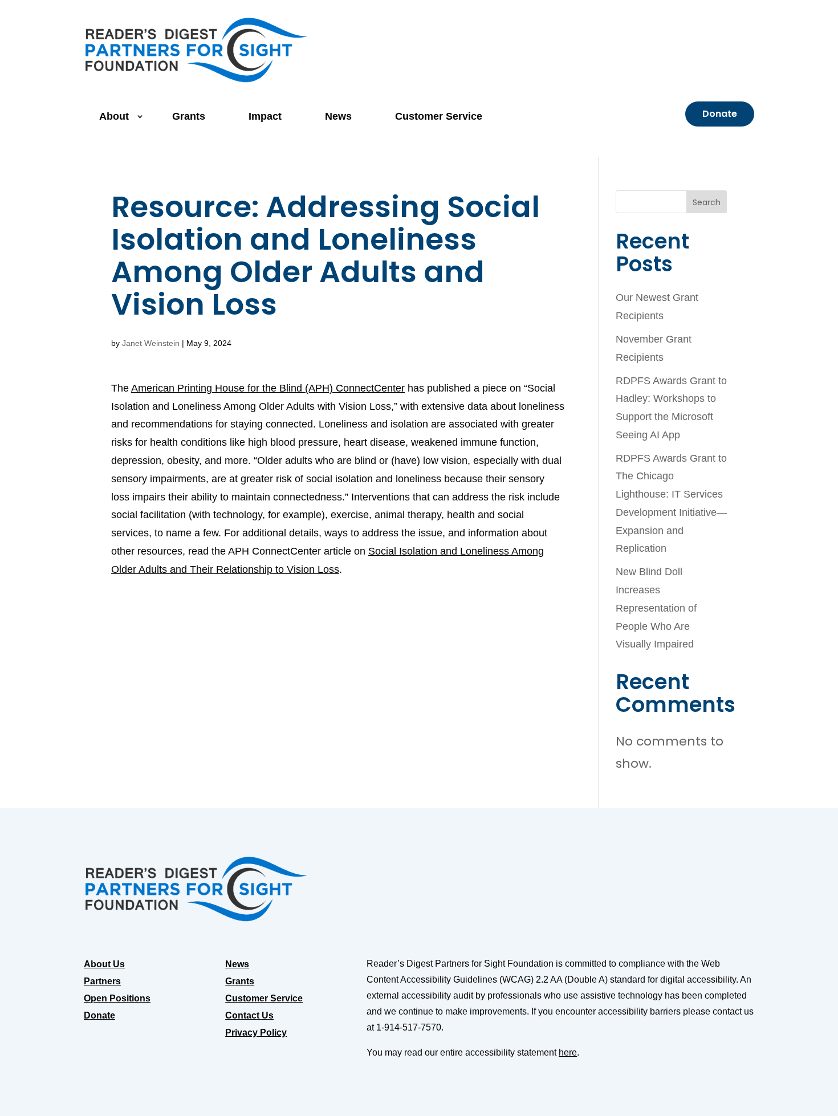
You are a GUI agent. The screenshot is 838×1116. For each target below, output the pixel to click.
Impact (265, 116)
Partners (102, 981)
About (114, 116)
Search (707, 202)
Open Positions (117, 999)
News (338, 116)
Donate (719, 113)
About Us (104, 964)
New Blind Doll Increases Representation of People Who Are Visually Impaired (656, 608)
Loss (328, 569)
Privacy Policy (256, 1033)
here (568, 1052)
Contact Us (249, 1016)
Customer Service (438, 116)
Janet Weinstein (151, 343)
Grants (188, 116)
